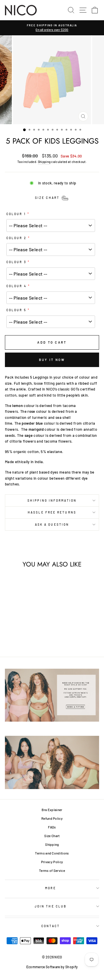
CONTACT (50, 926)
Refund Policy (52, 818)
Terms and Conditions (52, 853)
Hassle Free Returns (52, 512)
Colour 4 (16, 286)
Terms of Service (52, 870)
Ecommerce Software (43, 967)
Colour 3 (16, 262)
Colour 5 (16, 310)
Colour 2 (16, 238)
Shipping (44, 162)
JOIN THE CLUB (50, 906)
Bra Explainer (52, 810)
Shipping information (52, 500)
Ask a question (52, 524)
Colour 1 (16, 214)
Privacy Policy (52, 862)
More (50, 888)
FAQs (52, 827)
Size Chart (52, 836)
